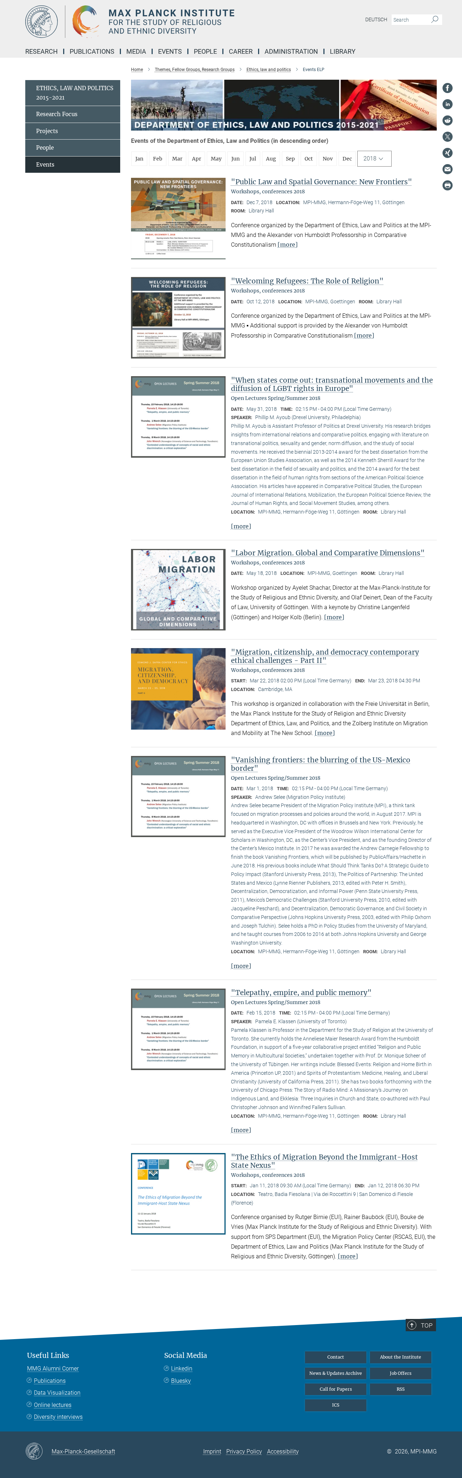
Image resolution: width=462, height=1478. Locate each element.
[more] (288, 244)
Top (426, 1325)
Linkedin (181, 1368)
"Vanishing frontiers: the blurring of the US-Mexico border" (320, 764)
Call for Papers (336, 1389)
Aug (271, 158)
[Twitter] (447, 136)
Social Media (185, 1355)
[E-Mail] (447, 169)
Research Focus (57, 114)
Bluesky (181, 1380)
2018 (369, 158)
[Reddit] (447, 120)
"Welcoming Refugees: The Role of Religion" (307, 281)
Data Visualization (57, 1392)
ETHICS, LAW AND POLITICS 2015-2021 (74, 93)
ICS (335, 1405)
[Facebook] (447, 88)
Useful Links (48, 1355)
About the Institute (400, 1357)
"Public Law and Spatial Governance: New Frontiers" (321, 181)
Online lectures (52, 1405)
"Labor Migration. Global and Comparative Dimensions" (328, 553)
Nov (328, 158)
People (45, 147)
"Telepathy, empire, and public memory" (301, 992)
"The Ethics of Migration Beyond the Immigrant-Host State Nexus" (324, 1161)
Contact (335, 1357)
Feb (157, 158)
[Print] (447, 185)
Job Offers (400, 1373)
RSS (401, 1389)
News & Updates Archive (335, 1373)
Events (45, 164)
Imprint (212, 1451)
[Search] (434, 20)
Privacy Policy (244, 1451)
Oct (309, 158)
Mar (177, 158)
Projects (47, 131)
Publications (50, 1380)
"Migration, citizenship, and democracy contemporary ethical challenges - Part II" (325, 656)
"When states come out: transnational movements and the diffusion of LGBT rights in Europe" (332, 384)
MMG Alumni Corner (53, 1368)
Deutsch (376, 19)
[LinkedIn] (447, 104)
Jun (235, 158)
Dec (347, 158)
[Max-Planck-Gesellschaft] (38, 1451)
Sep (290, 158)
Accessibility (283, 1451)
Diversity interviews (58, 1416)
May (216, 158)
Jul (252, 158)
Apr (196, 158)
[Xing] (447, 153)
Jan (139, 158)
